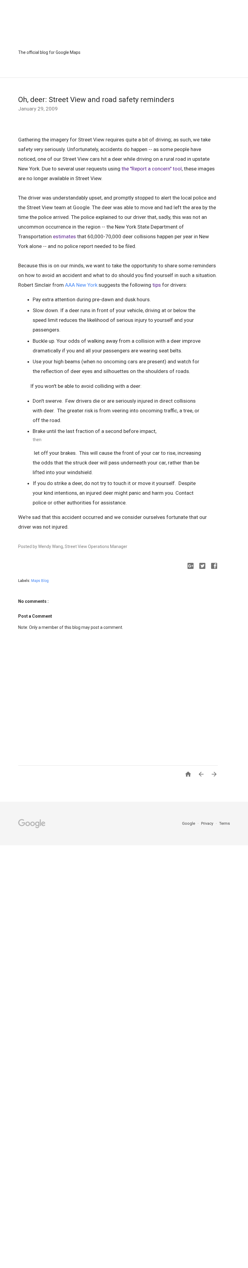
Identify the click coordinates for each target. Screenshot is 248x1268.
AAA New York (81, 285)
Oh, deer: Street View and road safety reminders (96, 99)
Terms (224, 823)
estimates (64, 236)
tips (156, 285)
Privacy (207, 823)
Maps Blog (40, 581)
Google (189, 823)
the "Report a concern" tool (152, 169)
